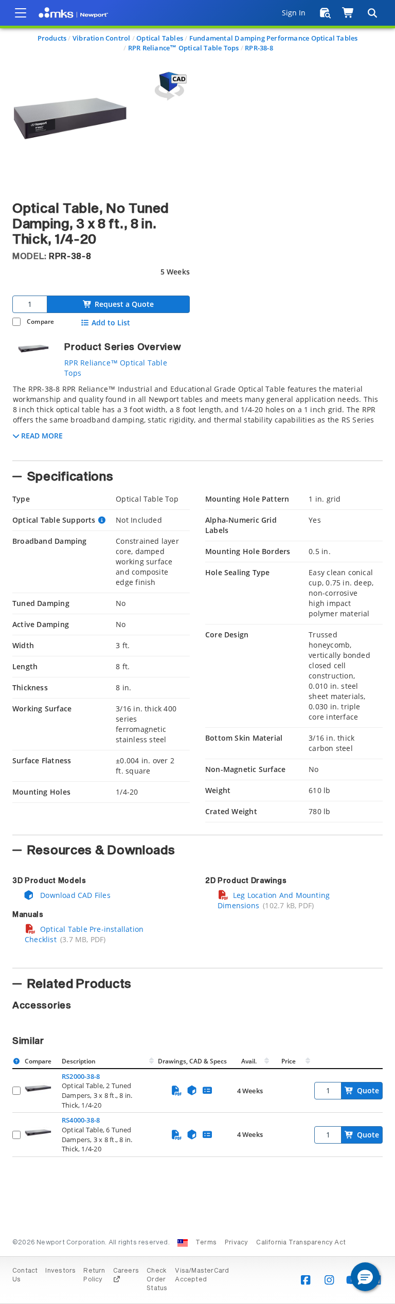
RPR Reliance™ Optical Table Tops (183, 47)
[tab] (197, 419)
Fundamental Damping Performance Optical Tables (273, 38)
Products (52, 38)
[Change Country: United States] (182, 1243)
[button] (365, 1276)
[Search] (372, 13)
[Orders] (325, 13)
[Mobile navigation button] (20, 13)
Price (288, 1061)
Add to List (111, 322)
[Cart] (348, 13)
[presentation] (197, 652)
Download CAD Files (74, 895)
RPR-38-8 (259, 47)
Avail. (249, 1061)
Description (79, 1061)
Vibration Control (102, 38)
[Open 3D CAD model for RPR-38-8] (169, 86)
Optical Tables (159, 38)
